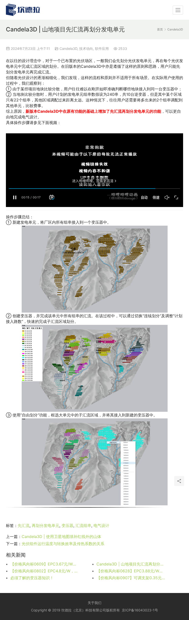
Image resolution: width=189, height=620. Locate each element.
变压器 (67, 525)
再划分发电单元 (45, 525)
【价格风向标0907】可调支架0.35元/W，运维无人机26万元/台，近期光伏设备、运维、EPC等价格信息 (130, 577)
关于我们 (94, 603)
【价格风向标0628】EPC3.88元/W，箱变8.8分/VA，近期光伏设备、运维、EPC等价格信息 (130, 570)
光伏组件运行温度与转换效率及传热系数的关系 (63, 543)
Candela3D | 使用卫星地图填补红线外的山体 (61, 536)
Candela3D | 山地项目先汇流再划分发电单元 (130, 564)
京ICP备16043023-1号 (140, 610)
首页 (160, 29)
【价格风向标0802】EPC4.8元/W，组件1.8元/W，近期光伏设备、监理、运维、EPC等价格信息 (44, 570)
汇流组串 (83, 525)
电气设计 (101, 525)
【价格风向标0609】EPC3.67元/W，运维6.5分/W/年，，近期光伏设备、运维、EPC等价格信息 (44, 564)
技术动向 (86, 48)
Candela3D (68, 48)
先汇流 (24, 525)
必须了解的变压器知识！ (32, 577)
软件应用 (102, 48)
